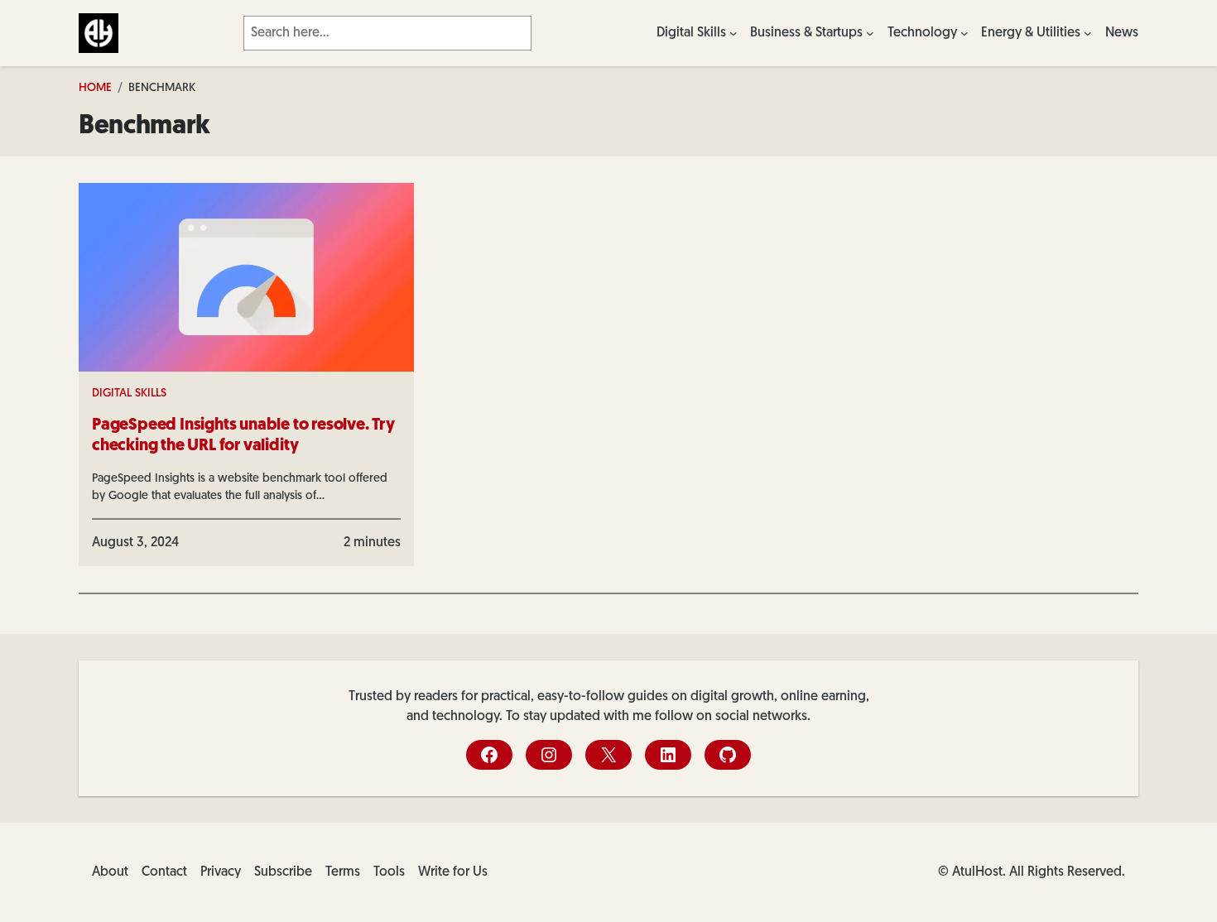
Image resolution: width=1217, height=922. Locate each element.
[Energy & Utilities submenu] (1088, 33)
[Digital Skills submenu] (733, 33)
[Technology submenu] (964, 33)
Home (95, 88)
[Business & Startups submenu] (870, 33)
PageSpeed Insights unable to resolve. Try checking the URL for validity (243, 435)
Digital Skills (129, 393)
